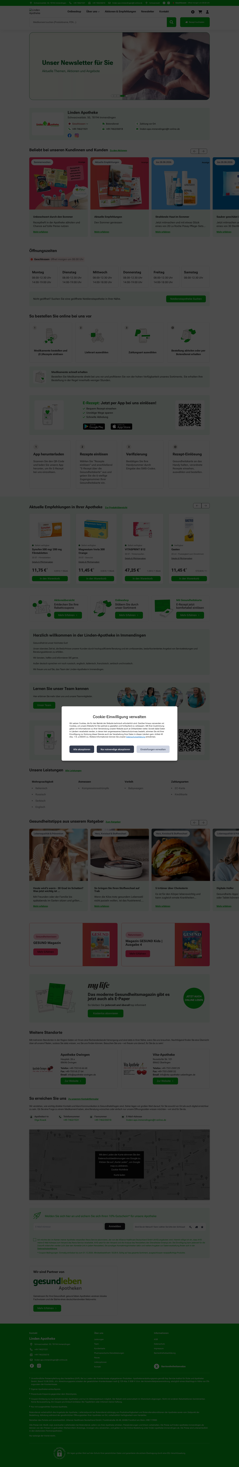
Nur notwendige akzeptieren (115, 749)
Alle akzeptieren (81, 749)
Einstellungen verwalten (153, 749)
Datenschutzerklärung (135, 737)
